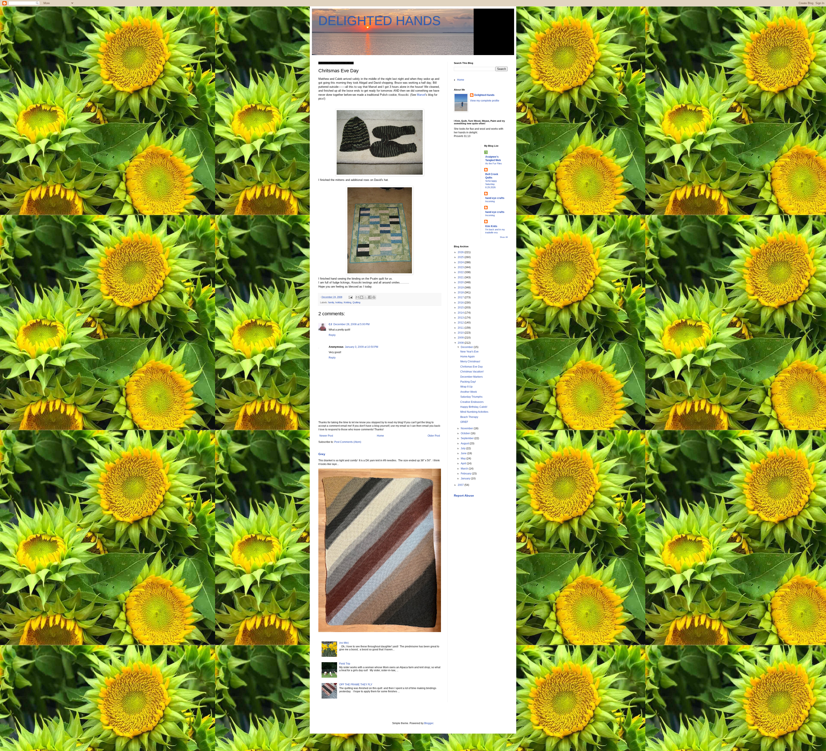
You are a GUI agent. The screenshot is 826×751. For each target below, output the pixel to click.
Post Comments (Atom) (347, 441)
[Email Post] (350, 297)
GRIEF (464, 421)
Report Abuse (464, 495)
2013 (461, 317)
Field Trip (344, 663)
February (466, 473)
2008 (461, 342)
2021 (461, 277)
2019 (461, 287)
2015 (461, 307)
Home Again (467, 356)
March (465, 468)
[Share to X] (366, 297)
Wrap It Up (466, 386)
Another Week (468, 391)
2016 (461, 302)
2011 (461, 327)
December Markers (471, 376)
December (467, 347)
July (463, 448)
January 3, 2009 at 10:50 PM (361, 346)
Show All (504, 237)
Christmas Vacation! (472, 371)
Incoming (490, 201)
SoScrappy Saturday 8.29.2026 (491, 184)
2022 (461, 272)
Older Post (434, 435)
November (467, 428)
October (466, 433)
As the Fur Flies (493, 163)
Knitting (347, 302)
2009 (461, 337)
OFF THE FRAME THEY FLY (355, 684)
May (463, 458)
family (331, 302)
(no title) (344, 642)
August (465, 443)
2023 (461, 267)
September (467, 438)
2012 (461, 322)
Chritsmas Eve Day (471, 366)
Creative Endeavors (472, 401)
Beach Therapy (469, 417)
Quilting (356, 302)
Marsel (421, 94)
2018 (461, 292)
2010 (461, 332)
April (464, 463)
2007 (461, 484)
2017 (461, 297)
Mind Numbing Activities (474, 411)
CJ (330, 324)
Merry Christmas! (470, 361)
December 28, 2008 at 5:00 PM (351, 324)
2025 (461, 257)
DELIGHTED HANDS (379, 21)
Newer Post (326, 435)
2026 (461, 252)
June (464, 453)
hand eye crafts (494, 198)
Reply (332, 335)
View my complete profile (484, 100)
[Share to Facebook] (370, 297)
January (466, 478)
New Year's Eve (469, 351)
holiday (338, 302)
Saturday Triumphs (471, 396)
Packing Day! (468, 381)
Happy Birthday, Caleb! (473, 406)
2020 (461, 282)
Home (380, 435)
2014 (461, 312)
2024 (461, 262)
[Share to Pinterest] (374, 297)
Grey (321, 454)
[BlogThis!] (361, 297)
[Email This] (357, 297)
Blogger (428, 723)
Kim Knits (491, 226)
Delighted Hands (484, 95)
